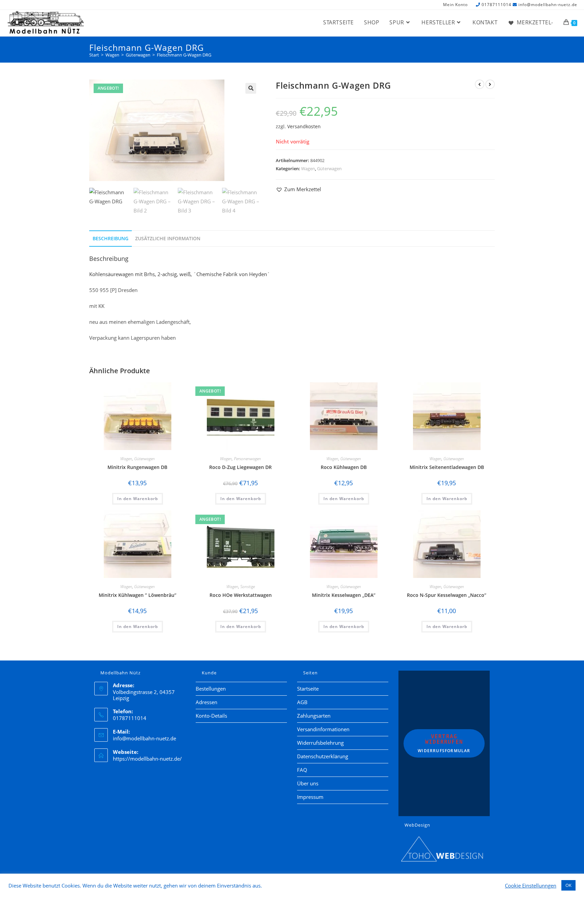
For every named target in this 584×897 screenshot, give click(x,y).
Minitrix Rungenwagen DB (137, 467)
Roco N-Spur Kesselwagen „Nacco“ (446, 595)
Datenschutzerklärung (322, 756)
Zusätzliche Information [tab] (167, 239)
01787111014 (496, 4)
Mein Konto (455, 5)
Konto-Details (211, 715)
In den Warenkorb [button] (137, 498)
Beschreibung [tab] (110, 239)
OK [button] (568, 885)
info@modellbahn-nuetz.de (547, 4)
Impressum (310, 796)
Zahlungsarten (314, 715)
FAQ (302, 769)
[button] (250, 88)
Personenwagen (247, 459)
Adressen (206, 702)
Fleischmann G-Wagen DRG (184, 55)
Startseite (308, 688)
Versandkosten (304, 127)
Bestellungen (211, 688)
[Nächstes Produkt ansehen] (490, 84)
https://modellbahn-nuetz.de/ (147, 758)
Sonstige (247, 586)
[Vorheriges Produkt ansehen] (479, 84)
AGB (302, 702)
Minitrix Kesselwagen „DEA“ (343, 595)
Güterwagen (329, 168)
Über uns (307, 783)
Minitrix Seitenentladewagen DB (447, 467)
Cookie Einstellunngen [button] (530, 885)
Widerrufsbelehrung (320, 742)
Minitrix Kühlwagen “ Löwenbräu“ (137, 595)
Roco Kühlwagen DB (344, 467)
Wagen (308, 168)
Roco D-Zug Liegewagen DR (240, 467)
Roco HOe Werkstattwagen (241, 595)
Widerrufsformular (444, 743)
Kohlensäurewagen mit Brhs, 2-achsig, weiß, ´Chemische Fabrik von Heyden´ (179, 274)
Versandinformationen (323, 729)
